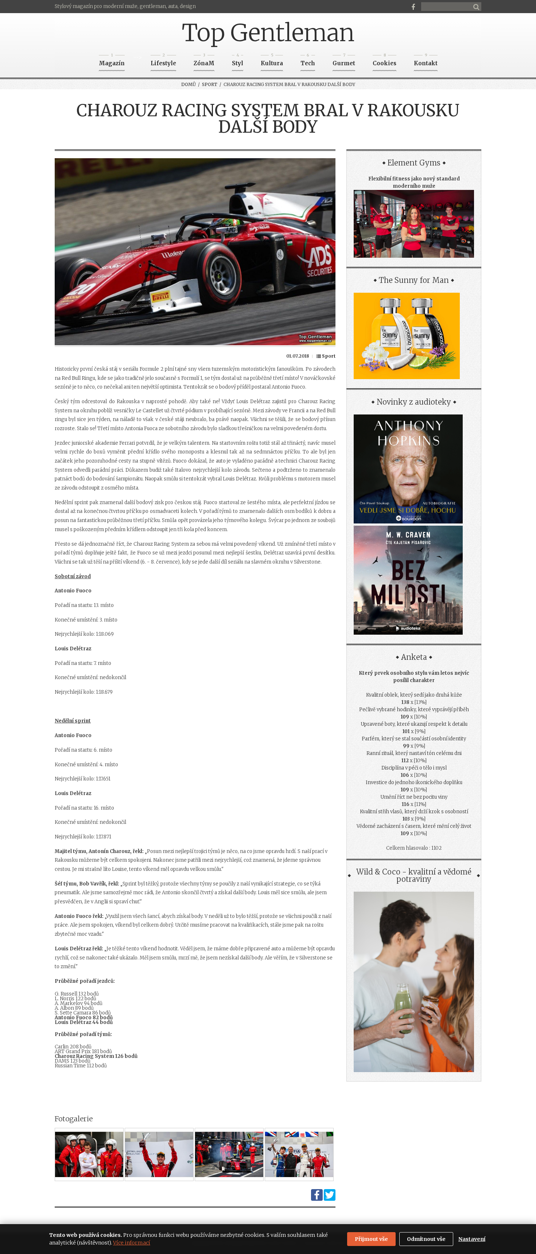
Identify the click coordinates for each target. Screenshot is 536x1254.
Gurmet (344, 61)
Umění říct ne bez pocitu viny (413, 797)
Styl (237, 61)
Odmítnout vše (426, 1239)
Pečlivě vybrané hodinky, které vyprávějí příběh (414, 709)
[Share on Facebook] (317, 1199)
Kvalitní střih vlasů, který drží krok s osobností (414, 812)
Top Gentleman (268, 33)
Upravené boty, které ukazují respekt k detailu (414, 724)
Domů (188, 84)
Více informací (131, 1242)
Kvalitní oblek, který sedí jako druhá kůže (414, 695)
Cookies (384, 61)
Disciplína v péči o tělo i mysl (414, 768)
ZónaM (204, 61)
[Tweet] (329, 1199)
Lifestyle (163, 61)
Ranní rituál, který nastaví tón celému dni (414, 753)
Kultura (272, 61)
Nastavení (471, 1239)
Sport (209, 84)
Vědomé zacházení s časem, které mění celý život (414, 826)
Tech (307, 61)
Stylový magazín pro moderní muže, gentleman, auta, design (125, 6)
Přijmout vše (371, 1239)
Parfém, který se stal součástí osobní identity (414, 739)
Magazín (112, 61)
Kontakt (426, 61)
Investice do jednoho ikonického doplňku (414, 782)
